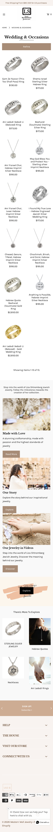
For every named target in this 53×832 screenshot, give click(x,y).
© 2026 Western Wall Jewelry (17, 822)
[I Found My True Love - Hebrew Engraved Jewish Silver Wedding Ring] (40, 194)
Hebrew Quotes (40, 648)
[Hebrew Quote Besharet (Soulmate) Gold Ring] (13, 286)
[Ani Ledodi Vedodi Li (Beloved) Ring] (13, 107)
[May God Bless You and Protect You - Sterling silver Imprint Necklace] (40, 147)
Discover (10, 568)
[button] (26, 46)
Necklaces (13, 682)
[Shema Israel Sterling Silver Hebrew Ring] (40, 64)
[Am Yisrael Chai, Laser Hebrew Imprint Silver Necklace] (13, 194)
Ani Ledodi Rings (40, 688)
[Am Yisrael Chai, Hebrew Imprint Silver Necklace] (13, 150)
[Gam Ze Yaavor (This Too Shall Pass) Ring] (13, 64)
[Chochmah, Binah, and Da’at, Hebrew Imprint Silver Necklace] (40, 240)
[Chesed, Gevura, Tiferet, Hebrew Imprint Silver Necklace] (13, 240)
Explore (9, 509)
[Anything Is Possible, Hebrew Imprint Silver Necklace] (40, 283)
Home (4, 28)
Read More (11, 454)
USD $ (7, 787)
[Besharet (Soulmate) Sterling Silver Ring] (40, 107)
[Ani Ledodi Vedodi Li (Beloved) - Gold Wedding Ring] (13, 332)
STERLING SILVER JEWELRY (13, 645)
